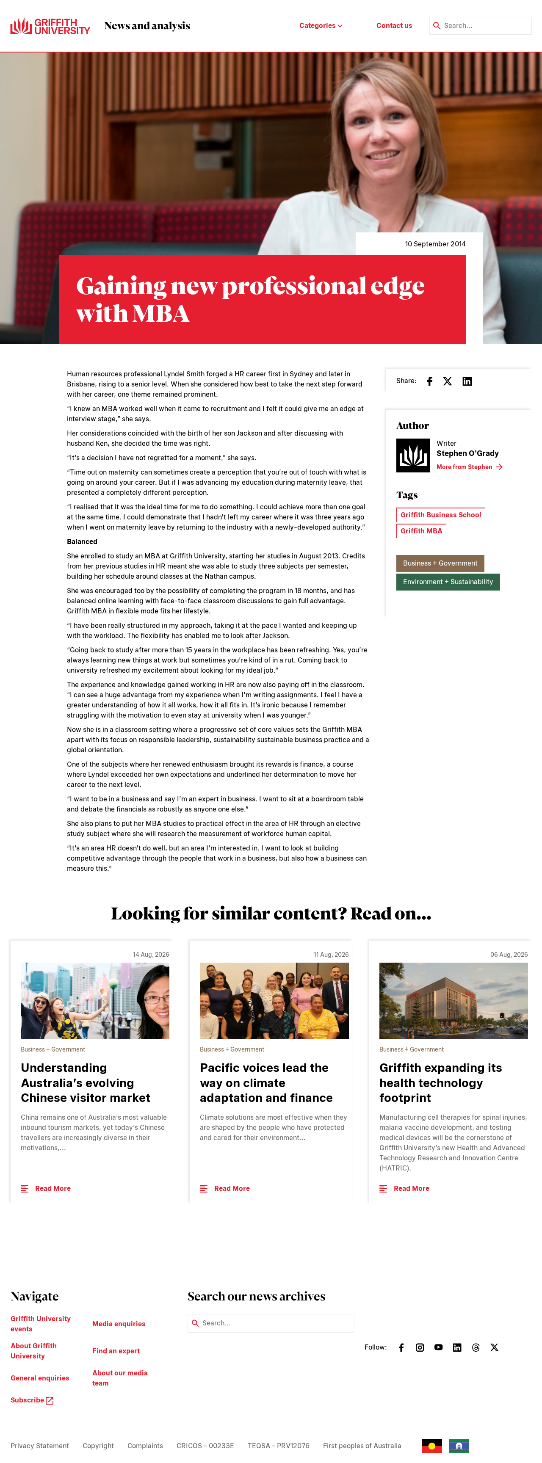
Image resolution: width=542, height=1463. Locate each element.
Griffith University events (41, 1324)
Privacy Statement (40, 1446)
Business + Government (440, 563)
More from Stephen (464, 467)
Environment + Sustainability (448, 582)
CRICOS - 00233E (205, 1446)
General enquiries (40, 1378)
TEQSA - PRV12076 (279, 1446)
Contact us (394, 26)
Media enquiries (119, 1324)
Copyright (98, 1446)
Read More (53, 1188)
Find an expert (116, 1351)
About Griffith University (34, 1351)
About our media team (120, 1378)
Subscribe (28, 1400)
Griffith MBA (421, 531)
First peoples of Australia (362, 1446)
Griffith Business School (441, 515)
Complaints (145, 1446)
